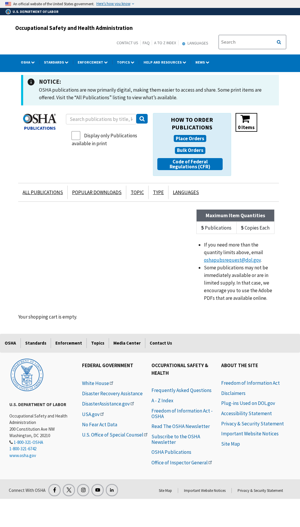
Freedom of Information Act (250, 383)
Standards (54, 62)
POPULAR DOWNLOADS (97, 192)
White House (95, 383)
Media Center (127, 343)
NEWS (200, 62)
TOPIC (137, 192)
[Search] (142, 119)
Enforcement (91, 62)
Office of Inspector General (179, 462)
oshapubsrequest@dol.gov (232, 260)
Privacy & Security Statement (252, 423)
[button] (190, 138)
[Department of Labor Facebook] (54, 490)
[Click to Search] (279, 42)
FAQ (146, 42)
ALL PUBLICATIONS (43, 192)
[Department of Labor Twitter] (69, 490)
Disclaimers (233, 393)
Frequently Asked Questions (181, 390)
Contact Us (127, 42)
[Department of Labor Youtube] (97, 490)
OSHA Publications (171, 452)
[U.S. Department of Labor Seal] (27, 374)
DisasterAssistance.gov (106, 404)
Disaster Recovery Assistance (112, 393)
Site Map (230, 444)
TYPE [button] (158, 192)
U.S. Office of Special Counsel (112, 435)
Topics (124, 62)
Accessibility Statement (246, 413)
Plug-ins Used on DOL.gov (248, 403)
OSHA (26, 62)
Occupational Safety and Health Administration (74, 27)
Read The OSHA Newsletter (180, 426)
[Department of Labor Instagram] (83, 490)
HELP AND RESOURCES (163, 62)
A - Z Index (162, 400)
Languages (197, 43)
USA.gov (91, 414)
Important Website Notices (250, 433)
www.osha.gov (22, 455)
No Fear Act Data (99, 424)
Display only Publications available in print (104, 139)
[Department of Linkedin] (112, 490)
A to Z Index (165, 42)
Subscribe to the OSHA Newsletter (175, 439)
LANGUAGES (186, 192)
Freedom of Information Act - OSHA (182, 414)
